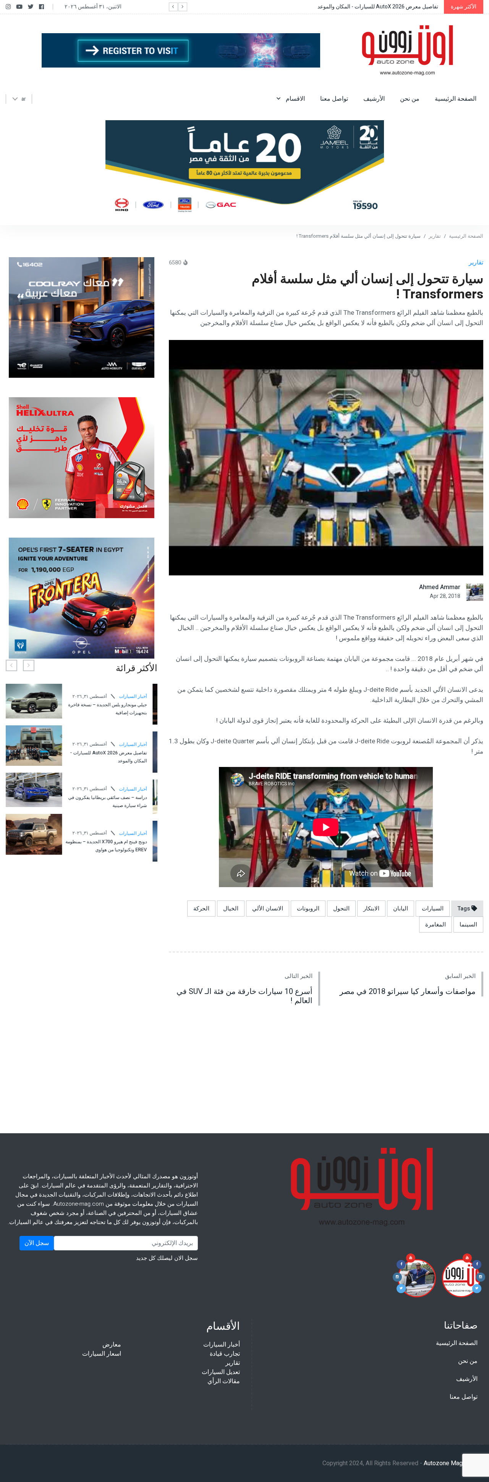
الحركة (201, 908)
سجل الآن (36, 1243)
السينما (468, 924)
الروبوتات (308, 908)
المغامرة (435, 924)
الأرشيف (374, 98)
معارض (111, 1344)
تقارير (435, 236)
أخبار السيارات (77, 693)
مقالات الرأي (223, 1381)
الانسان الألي (267, 908)
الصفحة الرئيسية (455, 98)
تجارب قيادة (225, 1353)
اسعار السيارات (101, 1353)
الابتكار (371, 908)
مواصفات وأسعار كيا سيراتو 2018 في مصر (408, 991)
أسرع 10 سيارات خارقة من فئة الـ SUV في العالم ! (244, 996)
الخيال (230, 908)
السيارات (433, 908)
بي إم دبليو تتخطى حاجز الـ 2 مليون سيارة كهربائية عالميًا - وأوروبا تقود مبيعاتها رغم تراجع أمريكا (51, 794)
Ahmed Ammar (439, 587)
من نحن (409, 98)
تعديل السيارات (221, 1372)
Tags (464, 908)
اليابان (400, 908)
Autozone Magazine (450, 1463)
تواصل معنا (334, 98)
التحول (341, 908)
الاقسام (294, 98)
